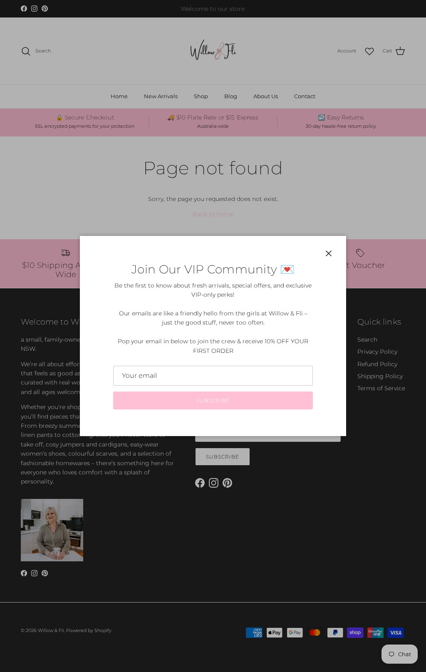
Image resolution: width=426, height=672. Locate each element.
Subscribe (213, 400)
